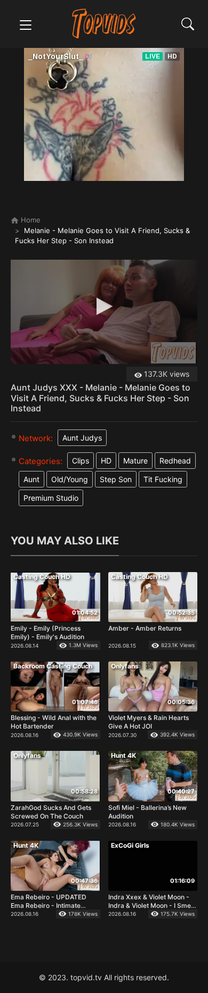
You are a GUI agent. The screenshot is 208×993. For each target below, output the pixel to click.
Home (30, 220)
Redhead (175, 460)
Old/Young (69, 479)
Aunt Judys (82, 437)
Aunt (31, 479)
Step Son (116, 479)
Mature (135, 460)
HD (106, 460)
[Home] (104, 23)
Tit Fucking (162, 479)
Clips (80, 460)
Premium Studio (50, 497)
